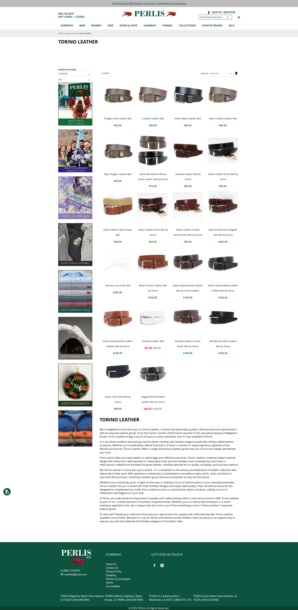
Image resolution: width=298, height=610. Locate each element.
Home (60, 33)
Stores (80, 16)
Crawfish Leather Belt (153, 118)
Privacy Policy (114, 571)
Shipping (111, 575)
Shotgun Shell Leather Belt (118, 118)
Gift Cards (65, 16)
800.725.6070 (66, 13)
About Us (111, 564)
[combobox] (215, 17)
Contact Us (112, 567)
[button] (209, 12)
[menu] (149, 26)
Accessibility (113, 586)
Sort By (204, 73)
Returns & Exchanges (118, 579)
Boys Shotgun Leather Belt (117, 174)
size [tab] (60, 79)
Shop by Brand (71, 33)
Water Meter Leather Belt (188, 118)
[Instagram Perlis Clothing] (162, 565)
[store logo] (149, 14)
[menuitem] (68, 25)
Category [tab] (63, 73)
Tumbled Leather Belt (153, 341)
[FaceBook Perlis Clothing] (154, 565)
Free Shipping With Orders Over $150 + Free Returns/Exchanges (149, 3)
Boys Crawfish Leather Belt (223, 118)
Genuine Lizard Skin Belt (118, 285)
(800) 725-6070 (71, 570)
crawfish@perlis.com (75, 574)
